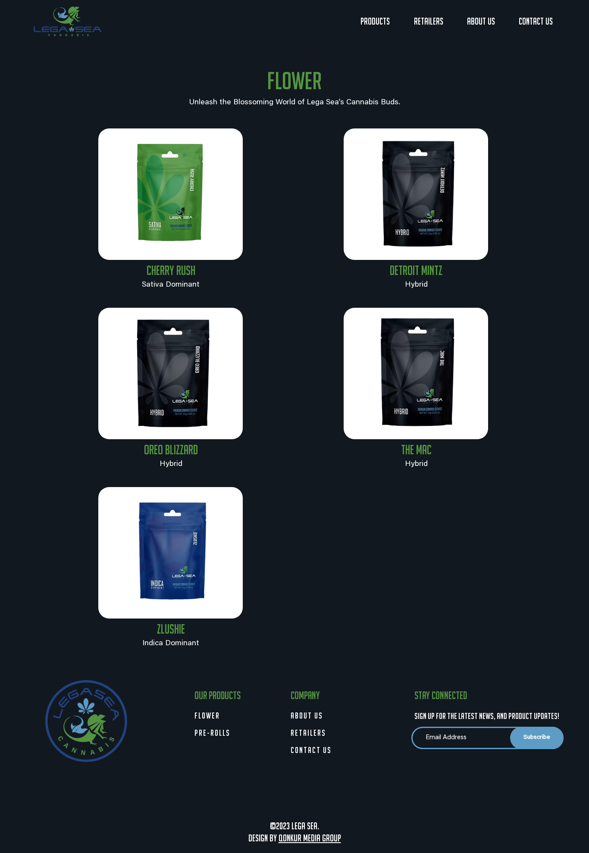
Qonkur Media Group (310, 838)
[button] (375, 21)
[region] (170, 194)
